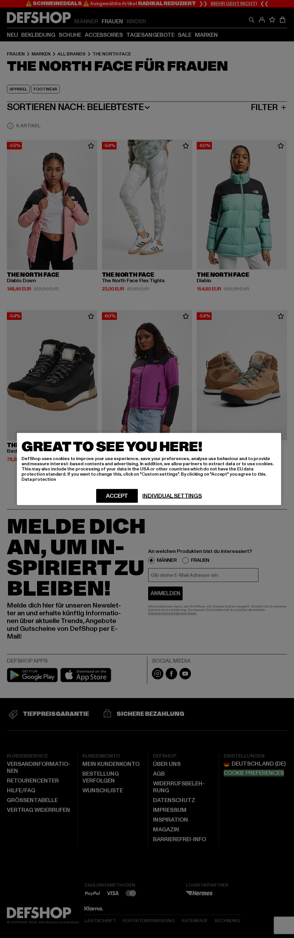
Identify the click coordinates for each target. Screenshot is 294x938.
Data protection (39, 479)
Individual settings (172, 496)
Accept (117, 496)
